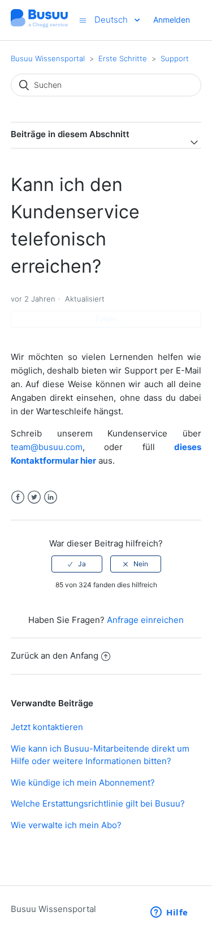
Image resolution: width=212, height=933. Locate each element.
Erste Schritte (122, 58)
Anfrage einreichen (145, 619)
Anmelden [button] (171, 19)
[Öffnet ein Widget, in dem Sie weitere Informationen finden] (169, 913)
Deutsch (112, 19)
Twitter (34, 497)
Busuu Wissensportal (48, 58)
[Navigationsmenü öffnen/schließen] (82, 20)
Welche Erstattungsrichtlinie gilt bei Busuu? (98, 803)
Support (175, 58)
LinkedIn (51, 497)
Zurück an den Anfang (54, 655)
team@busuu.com (47, 447)
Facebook (18, 497)
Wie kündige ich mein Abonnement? (83, 782)
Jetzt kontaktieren (47, 727)
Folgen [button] (106, 319)
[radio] (76, 563)
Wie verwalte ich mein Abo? (66, 825)
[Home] (39, 25)
